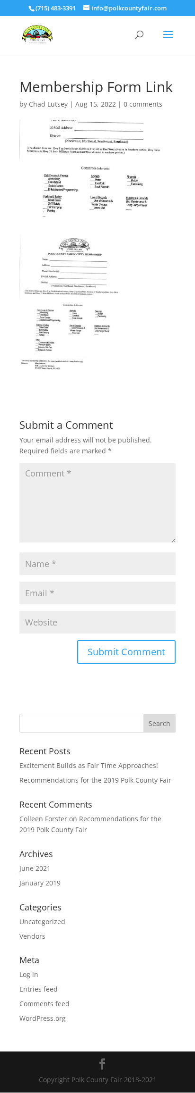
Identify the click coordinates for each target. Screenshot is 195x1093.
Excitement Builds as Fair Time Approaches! (88, 765)
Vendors (32, 936)
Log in (28, 974)
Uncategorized (42, 921)
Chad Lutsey (48, 104)
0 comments (143, 104)
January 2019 (40, 882)
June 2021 (35, 868)
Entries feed (38, 989)
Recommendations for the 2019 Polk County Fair (95, 780)
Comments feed (44, 1003)
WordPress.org (42, 1018)
